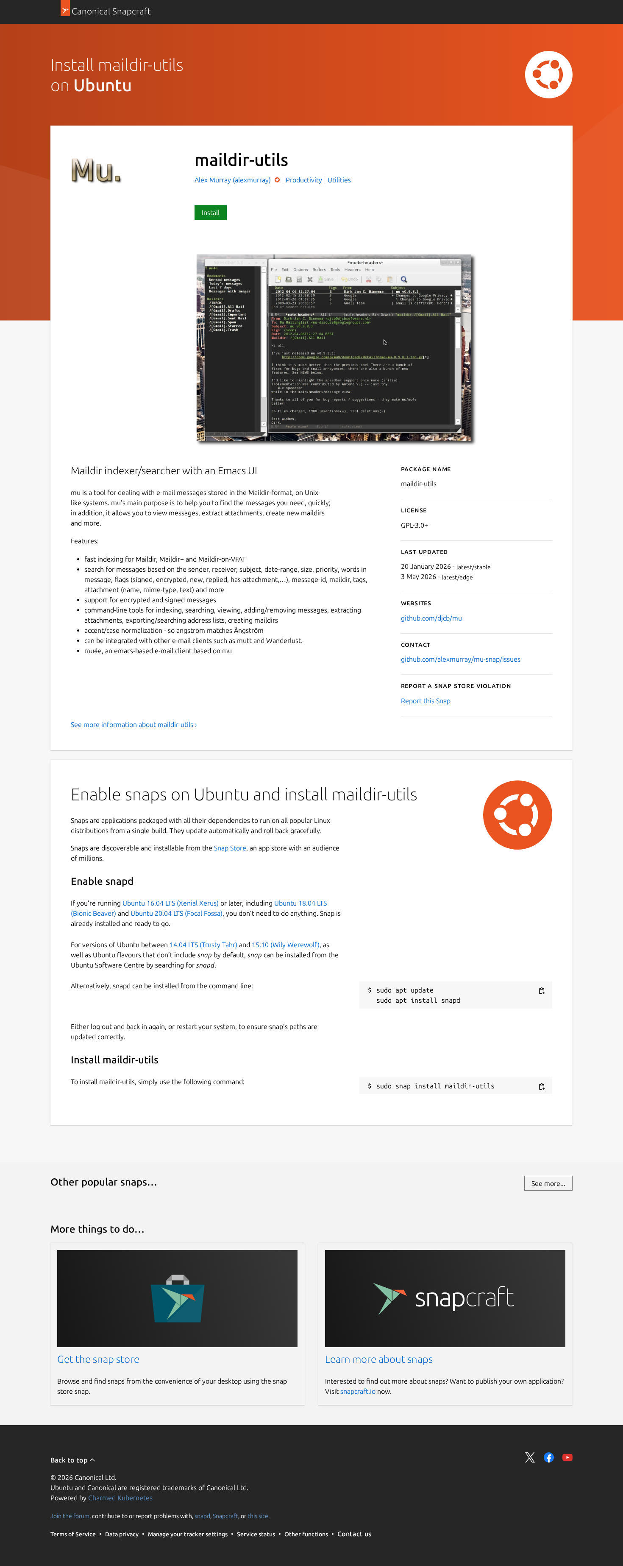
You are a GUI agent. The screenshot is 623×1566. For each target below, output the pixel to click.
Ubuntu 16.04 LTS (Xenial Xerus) (170, 903)
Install (211, 212)
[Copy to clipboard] (541, 990)
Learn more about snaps (379, 1359)
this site (258, 1516)
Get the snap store (98, 1359)
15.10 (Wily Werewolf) (286, 944)
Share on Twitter (530, 1457)
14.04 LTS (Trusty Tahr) (203, 944)
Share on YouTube (567, 1457)
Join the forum (69, 1516)
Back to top (69, 1460)
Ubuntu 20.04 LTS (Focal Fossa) (176, 913)
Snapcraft (225, 1516)
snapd (202, 1516)
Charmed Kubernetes (120, 1498)
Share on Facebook (549, 1457)
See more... (548, 1183)
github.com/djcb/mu (431, 618)
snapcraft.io (357, 1391)
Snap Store (230, 848)
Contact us (354, 1534)
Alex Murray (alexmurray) (234, 180)
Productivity (304, 180)
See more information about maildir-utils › (134, 724)
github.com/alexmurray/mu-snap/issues (460, 659)
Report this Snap (426, 701)
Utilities (339, 180)
